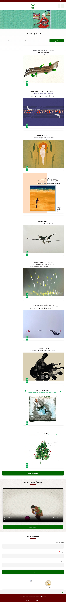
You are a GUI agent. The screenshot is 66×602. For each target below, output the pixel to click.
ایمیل (61, 561)
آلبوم (56, 41)
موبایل (61, 552)
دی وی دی (40, 41)
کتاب (25, 41)
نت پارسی (28, 600)
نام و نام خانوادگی (59, 542)
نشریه (9, 41)
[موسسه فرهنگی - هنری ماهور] (33, 6)
